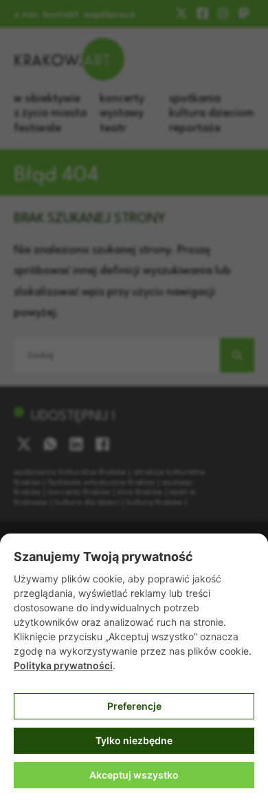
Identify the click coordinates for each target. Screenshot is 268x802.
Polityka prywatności (63, 665)
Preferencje (134, 706)
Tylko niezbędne (134, 740)
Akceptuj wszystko (134, 775)
